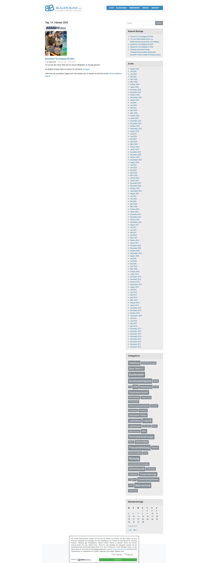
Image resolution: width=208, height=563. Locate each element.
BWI (130, 387)
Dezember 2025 (135, 90)
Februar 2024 (134, 147)
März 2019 (133, 300)
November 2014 (135, 336)
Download (73, 62)
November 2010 (135, 347)
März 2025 (133, 113)
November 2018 (135, 310)
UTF (134, 479)
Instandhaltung (133, 410)
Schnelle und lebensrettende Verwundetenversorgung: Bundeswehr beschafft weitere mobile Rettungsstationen (145, 52)
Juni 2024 (133, 136)
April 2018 (133, 326)
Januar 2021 (134, 243)
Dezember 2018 (135, 308)
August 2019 (134, 287)
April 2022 (133, 204)
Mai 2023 (133, 170)
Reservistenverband (135, 453)
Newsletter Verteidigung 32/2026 (141, 44)
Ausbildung (134, 363)
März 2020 (133, 269)
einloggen (86, 69)
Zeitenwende (133, 491)
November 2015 (135, 334)
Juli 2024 (133, 134)
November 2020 (135, 248)
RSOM (145, 453)
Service (145, 8)
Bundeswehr (134, 8)
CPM (135, 386)
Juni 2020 (133, 261)
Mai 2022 (133, 201)
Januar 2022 (134, 212)
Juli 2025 (133, 103)
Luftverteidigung (147, 426)
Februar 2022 (134, 209)
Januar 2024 (134, 149)
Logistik (147, 420)
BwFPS (155, 381)
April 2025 (133, 110)
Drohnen (156, 387)
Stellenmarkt (133, 474)
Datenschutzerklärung (119, 549)
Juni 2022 (133, 199)
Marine (155, 426)
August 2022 (134, 194)
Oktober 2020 (135, 251)
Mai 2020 (133, 264)
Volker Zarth (63, 62)
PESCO (131, 442)
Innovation (154, 406)
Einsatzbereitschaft (138, 392)
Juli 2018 (133, 318)
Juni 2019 (133, 292)
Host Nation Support (133, 401)
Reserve (155, 447)
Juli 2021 (133, 227)
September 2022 (136, 191)
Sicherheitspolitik (136, 469)
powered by (74, 559)
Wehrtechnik (142, 485)
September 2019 (136, 285)
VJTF (131, 485)
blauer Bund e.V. (136, 368)
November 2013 (135, 339)
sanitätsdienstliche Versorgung (139, 464)
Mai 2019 (133, 295)
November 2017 (135, 329)
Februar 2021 (134, 240)
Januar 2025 (134, 118)
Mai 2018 (133, 323)
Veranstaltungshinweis (148, 479)
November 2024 (135, 123)
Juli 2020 (133, 259)
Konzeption (143, 410)
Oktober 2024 (135, 126)
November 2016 (135, 331)
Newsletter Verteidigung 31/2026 (141, 47)
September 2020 (136, 253)
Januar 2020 (134, 274)
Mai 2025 (133, 108)
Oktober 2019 (135, 282)
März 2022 (133, 207)
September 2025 (136, 97)
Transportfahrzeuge (148, 474)
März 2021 (133, 238)
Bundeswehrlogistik (140, 381)
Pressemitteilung (139, 447)
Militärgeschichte (134, 431)
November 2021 (135, 217)
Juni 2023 (133, 168)
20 (134, 519)
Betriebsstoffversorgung (148, 363)
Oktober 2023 (135, 157)
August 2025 (134, 100)
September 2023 (136, 160)
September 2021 (136, 222)
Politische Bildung (142, 442)
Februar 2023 (134, 178)
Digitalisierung (146, 387)
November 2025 (135, 92)
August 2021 (134, 225)
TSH (130, 479)
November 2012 (135, 342)
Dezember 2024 (135, 121)
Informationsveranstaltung (139, 406)
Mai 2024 (133, 139)
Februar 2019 (134, 303)
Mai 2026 (133, 77)
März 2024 (133, 144)
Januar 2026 (134, 87)
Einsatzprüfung (134, 397)
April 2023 (133, 173)
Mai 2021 (133, 233)
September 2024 (136, 129)
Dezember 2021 (135, 214)
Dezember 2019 (135, 277)
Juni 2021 (133, 230)
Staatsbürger (151, 469)
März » (135, 530)
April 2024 (133, 142)
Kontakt (155, 8)
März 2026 (133, 82)
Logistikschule (135, 426)
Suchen (159, 23)
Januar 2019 (134, 305)
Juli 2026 (133, 71)
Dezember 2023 (135, 152)
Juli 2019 (133, 290)
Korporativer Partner (138, 415)
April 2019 (133, 297)
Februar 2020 (134, 272)
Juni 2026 (133, 74)
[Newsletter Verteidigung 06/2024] (56, 40)
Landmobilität (135, 420)
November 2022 (135, 186)
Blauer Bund (121, 8)
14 (138, 516)
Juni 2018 (133, 321)
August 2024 (134, 131)
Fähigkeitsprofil (146, 397)
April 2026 (133, 79)
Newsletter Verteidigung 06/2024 (59, 58)
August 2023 (134, 162)
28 (138, 522)
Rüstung (134, 458)
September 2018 (136, 316)
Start (111, 8)
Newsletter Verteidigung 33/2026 (141, 37)
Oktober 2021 (135, 220)
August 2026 (134, 69)
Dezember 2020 (135, 246)
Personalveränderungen (141, 436)
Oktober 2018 (135, 313)
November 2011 (135, 344)
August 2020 (134, 256)
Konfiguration (129, 554)
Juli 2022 (133, 196)
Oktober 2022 (135, 188)
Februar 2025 (134, 116)
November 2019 (135, 279)
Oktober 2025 (135, 95)
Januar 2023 (134, 181)
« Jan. (130, 530)
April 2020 (133, 266)
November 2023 (135, 155)
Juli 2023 (133, 165)
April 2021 (133, 235)
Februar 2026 (134, 84)
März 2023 (133, 175)
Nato (144, 431)
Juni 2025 (133, 105)
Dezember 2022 (135, 183)
